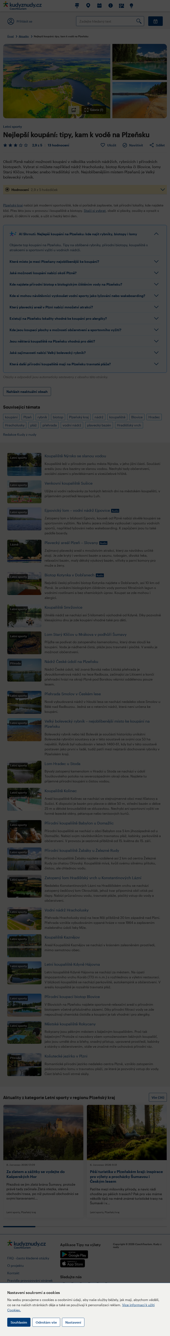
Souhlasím (19, 1322)
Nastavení (73, 1322)
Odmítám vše (46, 1322)
